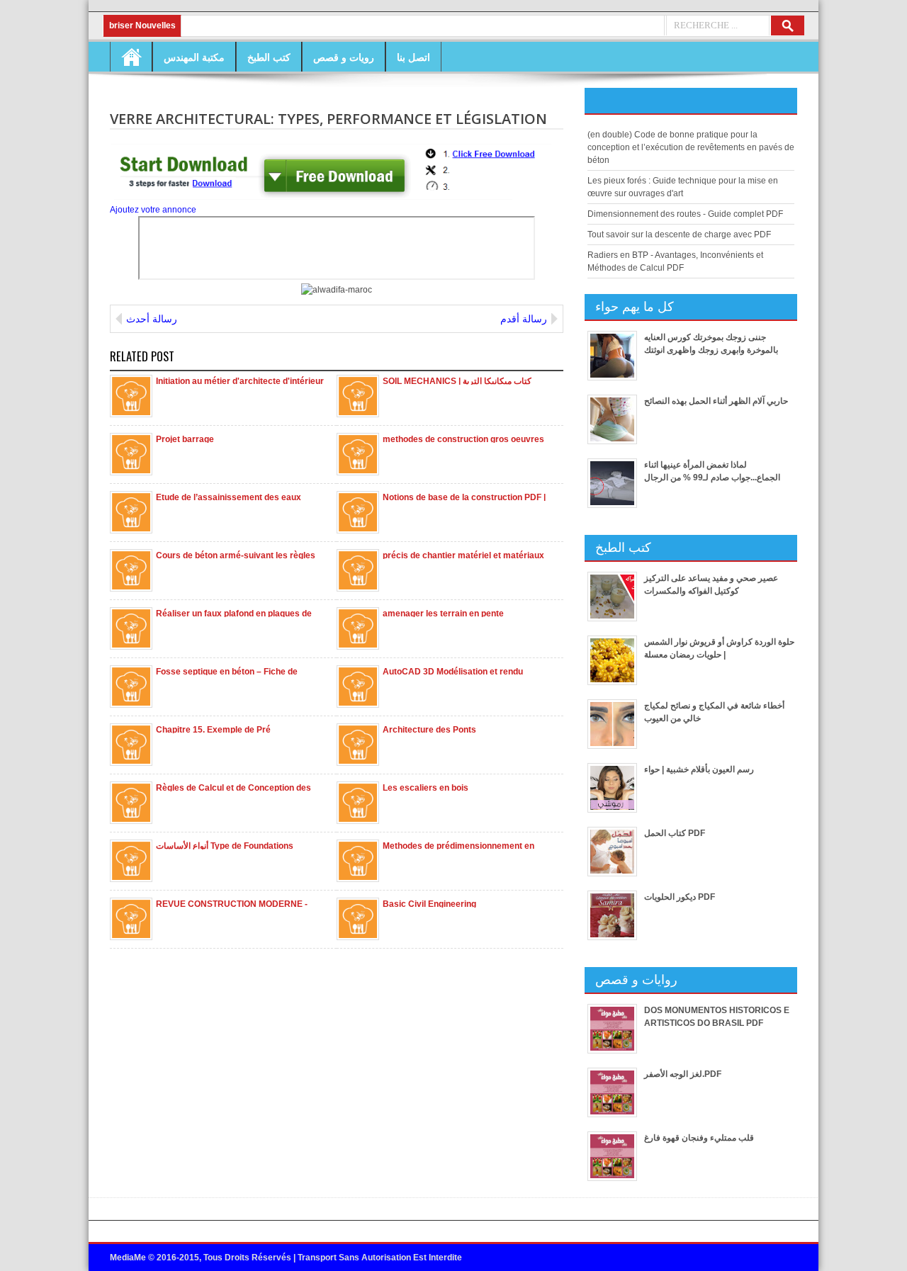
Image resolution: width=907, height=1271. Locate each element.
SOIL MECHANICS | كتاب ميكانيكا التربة (457, 380)
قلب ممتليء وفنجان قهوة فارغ (699, 1138)
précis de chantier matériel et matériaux (463, 554)
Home (131, 57)
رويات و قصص (343, 57)
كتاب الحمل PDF (674, 833)
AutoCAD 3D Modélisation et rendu (453, 671)
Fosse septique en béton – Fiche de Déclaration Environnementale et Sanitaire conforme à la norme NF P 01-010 (241, 671)
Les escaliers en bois (425, 787)
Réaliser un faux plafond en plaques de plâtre (234, 613)
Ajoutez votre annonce (153, 210)
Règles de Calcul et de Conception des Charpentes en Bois (233, 787)
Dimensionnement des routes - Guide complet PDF (685, 214)
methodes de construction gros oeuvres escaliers (463, 438)
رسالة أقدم (523, 318)
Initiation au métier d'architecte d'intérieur (240, 380)
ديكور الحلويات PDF (679, 897)
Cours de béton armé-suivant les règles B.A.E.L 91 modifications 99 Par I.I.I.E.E (235, 554)
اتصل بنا (413, 57)
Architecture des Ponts (429, 729)
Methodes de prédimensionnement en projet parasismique (458, 845)
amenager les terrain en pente (443, 613)
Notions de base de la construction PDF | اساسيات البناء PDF (464, 496)
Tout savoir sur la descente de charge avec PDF (679, 234)
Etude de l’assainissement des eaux (228, 496)
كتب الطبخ (269, 57)
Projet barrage (185, 438)
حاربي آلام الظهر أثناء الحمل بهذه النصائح (716, 401)
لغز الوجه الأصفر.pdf (682, 1074)
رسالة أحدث (151, 318)
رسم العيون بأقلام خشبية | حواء (699, 769)
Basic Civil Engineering (429, 903)
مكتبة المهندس (194, 57)
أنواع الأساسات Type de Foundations (224, 845)
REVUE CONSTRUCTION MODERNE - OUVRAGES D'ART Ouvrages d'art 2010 (236, 903)
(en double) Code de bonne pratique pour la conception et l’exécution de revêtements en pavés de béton (690, 147)
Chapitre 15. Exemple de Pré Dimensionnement (213, 729)
